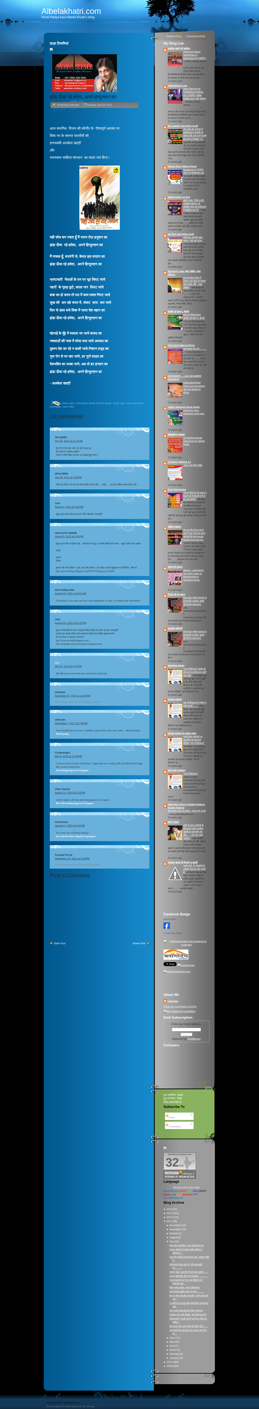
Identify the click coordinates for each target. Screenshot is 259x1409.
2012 (170, 1217)
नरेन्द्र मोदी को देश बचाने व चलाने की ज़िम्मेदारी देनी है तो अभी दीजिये (195, 496)
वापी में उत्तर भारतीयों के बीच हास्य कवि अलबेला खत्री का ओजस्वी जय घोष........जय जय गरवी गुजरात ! (193, 832)
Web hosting (62, 734)
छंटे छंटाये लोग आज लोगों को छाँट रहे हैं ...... (188, 1326)
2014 (170, 1209)
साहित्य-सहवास (174, 526)
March (173, 1350)
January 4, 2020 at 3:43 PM (70, 825)
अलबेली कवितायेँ (175, 628)
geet (72, 403)
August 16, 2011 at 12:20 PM (70, 623)
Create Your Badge (172, 933)
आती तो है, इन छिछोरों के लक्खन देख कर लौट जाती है (194, 869)
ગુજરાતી (182, 1191)
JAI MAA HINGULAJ (179, 462)
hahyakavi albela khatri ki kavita (94, 403)
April (172, 1345)
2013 (170, 1213)
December (175, 1225)
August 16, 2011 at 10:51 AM (70, 593)
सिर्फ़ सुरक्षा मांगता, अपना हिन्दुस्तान (184, 1287)
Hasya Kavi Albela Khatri (182, 166)
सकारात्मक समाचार (176, 665)
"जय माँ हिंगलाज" (190, 773)
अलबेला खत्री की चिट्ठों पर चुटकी (183, 862)
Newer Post (139, 943)
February (174, 1354)
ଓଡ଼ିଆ (195, 1191)
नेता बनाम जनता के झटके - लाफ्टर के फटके (187, 811)
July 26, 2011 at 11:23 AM (69, 441)
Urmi (57, 503)
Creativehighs (62, 752)
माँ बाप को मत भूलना (176, 594)
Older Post (59, 943)
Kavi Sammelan (177, 489)
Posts (171, 1117)
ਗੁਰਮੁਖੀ (202, 1191)
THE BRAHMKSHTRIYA (181, 345)
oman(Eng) (170, 1191)
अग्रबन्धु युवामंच (175, 699)
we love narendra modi (181, 234)
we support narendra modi (183, 126)
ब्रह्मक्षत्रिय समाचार (176, 434)
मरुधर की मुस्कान (175, 567)
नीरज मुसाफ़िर (61, 437)
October (174, 1233)
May (172, 1341)
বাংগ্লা (189, 1191)
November (175, 1229)
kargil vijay (119, 403)
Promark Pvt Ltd (63, 855)
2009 (170, 1366)
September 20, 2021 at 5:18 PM (72, 858)
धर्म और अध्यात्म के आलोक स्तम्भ (182, 733)
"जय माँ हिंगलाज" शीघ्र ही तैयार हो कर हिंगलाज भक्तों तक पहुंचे (194, 672)
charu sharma (62, 789)
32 (172, 1162)
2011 (170, 1221)
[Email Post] (50, 403)
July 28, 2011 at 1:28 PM (68, 477)
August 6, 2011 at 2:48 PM (69, 536)
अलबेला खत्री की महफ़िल (179, 48)
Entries (170, 36)
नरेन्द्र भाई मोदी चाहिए (193, 465)
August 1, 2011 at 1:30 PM (69, 507)
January (174, 1358)
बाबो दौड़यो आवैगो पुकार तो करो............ (186, 1291)
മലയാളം (187, 1194)
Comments (192, 36)
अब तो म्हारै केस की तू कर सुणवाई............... (188, 1276)
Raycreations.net (74, 1406)
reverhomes (61, 822)
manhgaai (56, 406)
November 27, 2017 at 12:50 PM (72, 695)
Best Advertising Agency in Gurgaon (74, 803)
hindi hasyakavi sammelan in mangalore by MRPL (194, 55)
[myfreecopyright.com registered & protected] (186, 944)
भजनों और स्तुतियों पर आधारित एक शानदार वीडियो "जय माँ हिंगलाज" (194, 740)
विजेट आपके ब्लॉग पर (172, 1101)
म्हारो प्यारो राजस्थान (176, 770)
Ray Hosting (88, 1406)
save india (68, 406)
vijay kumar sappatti (66, 532)
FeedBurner (194, 1038)
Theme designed (54, 1406)
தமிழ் (173, 1194)
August (173, 1237)
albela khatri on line (179, 197)
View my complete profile (180, 1006)
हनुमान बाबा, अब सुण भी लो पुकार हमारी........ (188, 1272)
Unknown (60, 692)
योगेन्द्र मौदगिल (61, 473)
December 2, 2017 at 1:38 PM (71, 723)
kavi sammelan (135, 403)
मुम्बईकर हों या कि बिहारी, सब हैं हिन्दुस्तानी (187, 1314)
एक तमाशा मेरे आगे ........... (194, 348)
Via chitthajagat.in (173, 1197)
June (172, 1337)
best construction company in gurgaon (76, 836)
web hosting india (64, 590)
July (171, 1241)
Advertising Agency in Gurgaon (72, 770)
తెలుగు (166, 1194)
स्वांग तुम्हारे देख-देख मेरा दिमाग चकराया (186, 1310)
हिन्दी (195, 1194)
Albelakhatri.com (71, 11)
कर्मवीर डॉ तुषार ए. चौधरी (178, 311)
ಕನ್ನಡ (179, 1194)
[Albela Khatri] (166, 929)
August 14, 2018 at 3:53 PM (70, 792)
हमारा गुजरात (173, 822)
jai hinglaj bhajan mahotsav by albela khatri (194, 441)
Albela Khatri (169, 919)
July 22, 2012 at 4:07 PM (68, 666)
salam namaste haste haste (184, 407)
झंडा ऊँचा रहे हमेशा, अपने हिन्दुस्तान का (83, 97)
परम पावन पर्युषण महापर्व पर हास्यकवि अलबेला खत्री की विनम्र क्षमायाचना (195, 601)
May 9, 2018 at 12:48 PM (68, 756)
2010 (170, 1362)
